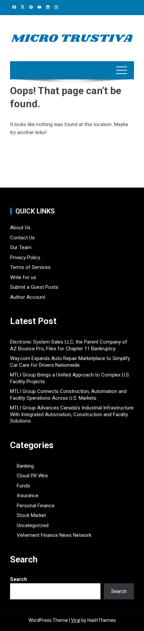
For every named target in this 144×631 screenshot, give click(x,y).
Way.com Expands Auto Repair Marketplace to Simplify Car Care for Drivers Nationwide (70, 361)
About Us (20, 228)
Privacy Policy (25, 257)
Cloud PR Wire (32, 476)
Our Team (20, 247)
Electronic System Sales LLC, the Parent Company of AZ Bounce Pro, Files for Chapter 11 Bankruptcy (68, 345)
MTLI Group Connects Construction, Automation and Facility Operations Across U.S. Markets (68, 394)
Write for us (23, 277)
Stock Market (31, 515)
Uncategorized (33, 525)
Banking (25, 466)
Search (18, 579)
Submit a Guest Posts (34, 287)
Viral (75, 620)
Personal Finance (36, 506)
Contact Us (22, 238)
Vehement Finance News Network (54, 535)
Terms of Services (30, 267)
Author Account (27, 297)
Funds (23, 486)
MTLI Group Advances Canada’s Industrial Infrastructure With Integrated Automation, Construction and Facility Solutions (72, 414)
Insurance (28, 495)
